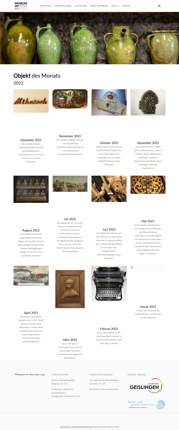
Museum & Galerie (63, 6)
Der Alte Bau (46, 6)
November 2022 (70, 136)
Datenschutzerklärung (81, 427)
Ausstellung (81, 6)
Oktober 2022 (109, 143)
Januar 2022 (148, 306)
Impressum (65, 427)
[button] (159, 6)
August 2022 (31, 230)
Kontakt (126, 6)
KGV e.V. (115, 6)
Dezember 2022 (31, 140)
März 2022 (70, 339)
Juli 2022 (70, 219)
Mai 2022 (148, 221)
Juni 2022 (109, 229)
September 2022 (148, 143)
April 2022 (31, 312)
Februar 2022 (109, 328)
